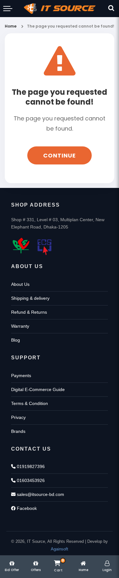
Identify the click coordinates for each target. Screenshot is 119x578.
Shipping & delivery (30, 298)
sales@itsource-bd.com (40, 494)
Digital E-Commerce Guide (38, 389)
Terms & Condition (29, 403)
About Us (20, 284)
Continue (59, 155)
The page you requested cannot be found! (70, 26)
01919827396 (30, 466)
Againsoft (59, 549)
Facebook (26, 508)
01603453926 (30, 480)
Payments (21, 375)
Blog (15, 340)
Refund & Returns (29, 312)
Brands (18, 431)
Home (11, 26)
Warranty (20, 326)
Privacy (18, 417)
